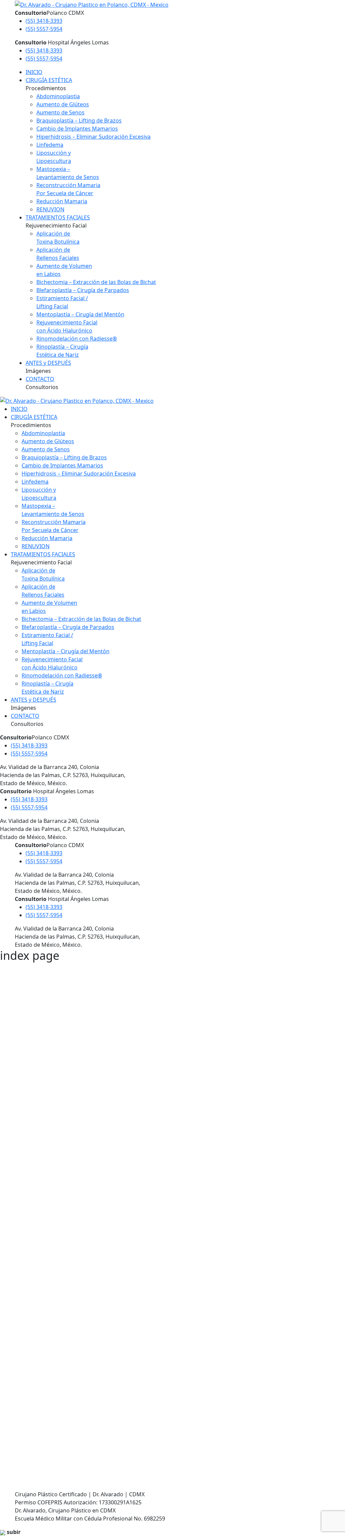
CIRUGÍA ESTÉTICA (49, 80)
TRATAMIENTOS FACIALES (58, 217)
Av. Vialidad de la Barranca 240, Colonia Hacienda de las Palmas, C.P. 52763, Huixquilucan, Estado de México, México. (77, 1378)
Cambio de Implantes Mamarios (77, 128)
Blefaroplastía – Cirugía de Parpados (82, 290)
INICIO (34, 72)
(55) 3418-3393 (44, 21)
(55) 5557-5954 (44, 29)
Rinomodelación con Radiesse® (76, 338)
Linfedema (49, 144)
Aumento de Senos (60, 112)
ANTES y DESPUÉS (48, 362)
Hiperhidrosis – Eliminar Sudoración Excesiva (93, 136)
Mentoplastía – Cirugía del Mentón (80, 314)
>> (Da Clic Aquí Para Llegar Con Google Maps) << (102, 1094)
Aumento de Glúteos (62, 104)
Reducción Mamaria (61, 201)
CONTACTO (40, 379)
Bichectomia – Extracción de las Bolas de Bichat (96, 282)
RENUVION (50, 209)
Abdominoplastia (58, 96)
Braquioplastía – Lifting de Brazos (79, 120)
